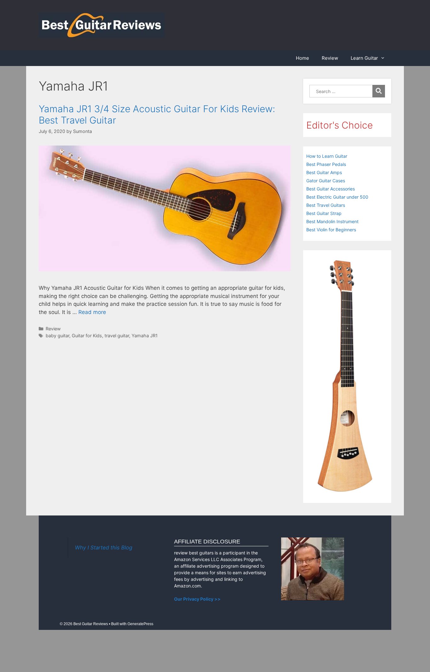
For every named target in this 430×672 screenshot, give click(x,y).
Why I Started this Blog (103, 547)
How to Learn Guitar (326, 156)
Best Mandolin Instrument (332, 221)
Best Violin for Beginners (331, 229)
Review (330, 58)
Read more (92, 312)
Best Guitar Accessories (330, 188)
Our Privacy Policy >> (197, 599)
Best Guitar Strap (324, 213)
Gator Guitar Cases (325, 180)
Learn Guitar (364, 58)
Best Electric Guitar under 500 (337, 197)
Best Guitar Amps (324, 172)
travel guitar (117, 335)
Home (302, 58)
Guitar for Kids (87, 335)
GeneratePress (140, 624)
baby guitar (57, 335)
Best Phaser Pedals (326, 164)
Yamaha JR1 (145, 335)
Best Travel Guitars (325, 205)
